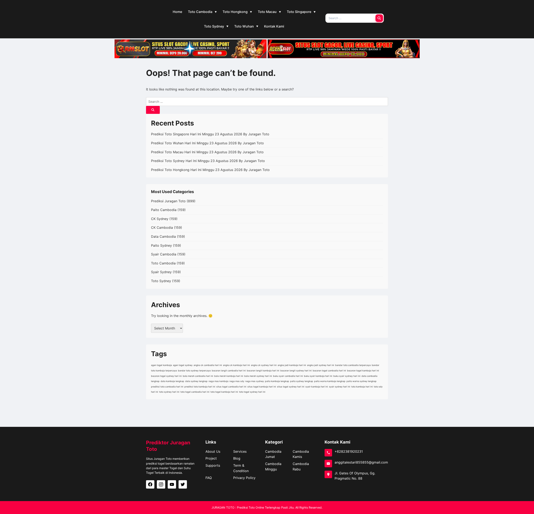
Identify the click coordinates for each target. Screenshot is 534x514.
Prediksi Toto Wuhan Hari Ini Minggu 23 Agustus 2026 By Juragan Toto (207, 143)
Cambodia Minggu (273, 466)
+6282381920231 (349, 451)
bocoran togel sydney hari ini (166, 376)
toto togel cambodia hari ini (194, 392)
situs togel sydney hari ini (290, 386)
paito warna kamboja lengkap (329, 381)
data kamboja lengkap (172, 381)
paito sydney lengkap (301, 381)
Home (177, 12)
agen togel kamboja (161, 365)
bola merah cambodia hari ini (198, 376)
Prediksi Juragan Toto (168, 201)
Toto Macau (267, 12)
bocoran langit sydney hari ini (296, 370)
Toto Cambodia (200, 12)
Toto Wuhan (244, 26)
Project (211, 458)
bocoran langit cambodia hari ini (229, 370)
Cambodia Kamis (301, 454)
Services (240, 451)
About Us (212, 451)
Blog (236, 458)
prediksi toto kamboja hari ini (199, 386)
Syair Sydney (161, 272)
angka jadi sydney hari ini (320, 365)
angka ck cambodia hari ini (208, 365)
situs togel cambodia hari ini (231, 386)
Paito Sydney (161, 245)
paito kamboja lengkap (277, 381)
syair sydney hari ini (339, 386)
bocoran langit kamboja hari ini (263, 370)
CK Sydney (159, 219)
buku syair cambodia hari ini (288, 376)
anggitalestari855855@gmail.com (361, 462)
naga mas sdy (236, 381)
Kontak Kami (274, 26)
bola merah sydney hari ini (258, 376)
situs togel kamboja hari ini (261, 386)
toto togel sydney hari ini (252, 392)
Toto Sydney (214, 26)
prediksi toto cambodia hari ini (167, 386)
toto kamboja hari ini (362, 386)
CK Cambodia (162, 227)
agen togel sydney (183, 365)
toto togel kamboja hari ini (224, 392)
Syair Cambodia (163, 254)
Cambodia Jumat (273, 454)
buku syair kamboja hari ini (318, 376)
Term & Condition (241, 468)
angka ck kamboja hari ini (236, 365)
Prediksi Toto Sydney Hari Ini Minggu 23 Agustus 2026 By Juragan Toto (208, 161)
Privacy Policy (244, 478)
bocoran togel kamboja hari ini (363, 370)
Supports (212, 465)
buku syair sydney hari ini (346, 376)
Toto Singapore (299, 12)
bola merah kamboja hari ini (228, 376)
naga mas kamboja (218, 381)
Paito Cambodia (163, 210)
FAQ (208, 478)
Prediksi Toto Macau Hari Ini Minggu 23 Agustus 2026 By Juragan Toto (207, 152)
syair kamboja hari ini (316, 386)
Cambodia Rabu (301, 466)
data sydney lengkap (196, 381)
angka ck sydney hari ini (264, 365)
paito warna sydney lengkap (361, 381)
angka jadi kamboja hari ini (292, 365)
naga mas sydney (254, 381)
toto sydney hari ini (169, 392)
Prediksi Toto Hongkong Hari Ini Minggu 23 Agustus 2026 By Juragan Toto (210, 170)
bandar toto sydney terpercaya (194, 370)
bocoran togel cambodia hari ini (329, 370)
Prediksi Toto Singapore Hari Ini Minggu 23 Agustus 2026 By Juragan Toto (210, 134)
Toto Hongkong (235, 12)
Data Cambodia (163, 236)
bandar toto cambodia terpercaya (353, 365)
